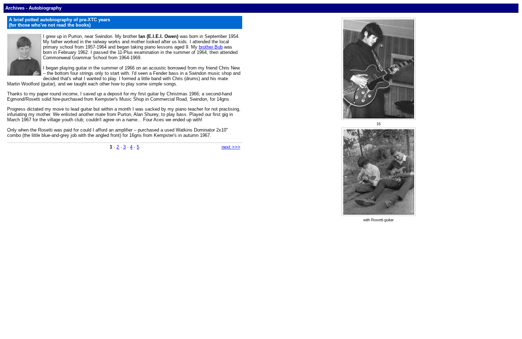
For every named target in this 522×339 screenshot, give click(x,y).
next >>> (231, 147)
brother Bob (211, 47)
